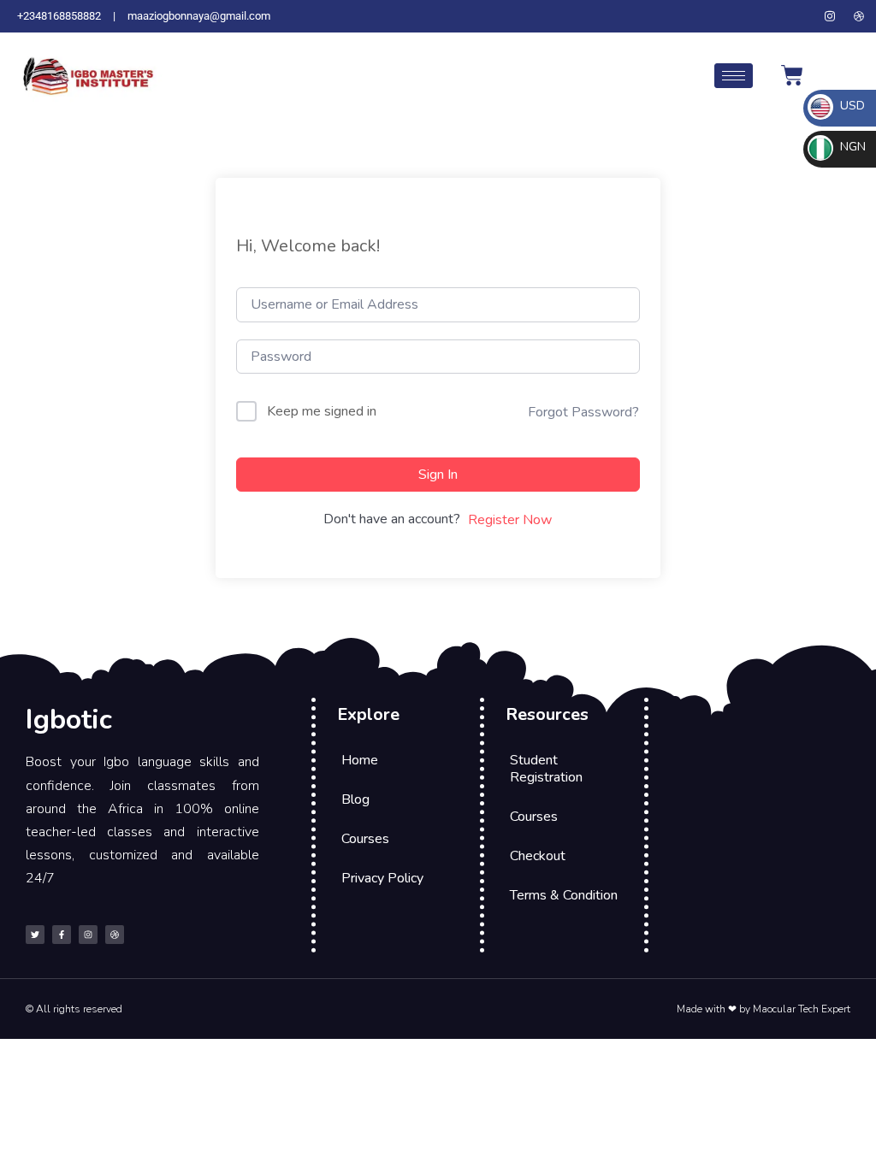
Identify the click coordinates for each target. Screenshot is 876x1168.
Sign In (438, 474)
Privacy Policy (382, 878)
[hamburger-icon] (733, 75)
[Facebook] (801, 16)
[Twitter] (771, 16)
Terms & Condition (564, 895)
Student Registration (546, 769)
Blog (355, 799)
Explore (368, 714)
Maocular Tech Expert (801, 1009)
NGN (851, 147)
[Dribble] (859, 16)
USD (851, 105)
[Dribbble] (114, 934)
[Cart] (792, 75)
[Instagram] (830, 16)
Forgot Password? (583, 412)
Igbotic (69, 719)
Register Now (510, 519)
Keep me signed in (321, 411)
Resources (547, 714)
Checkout (537, 856)
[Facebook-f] (61, 934)
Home (359, 760)
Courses (365, 838)
